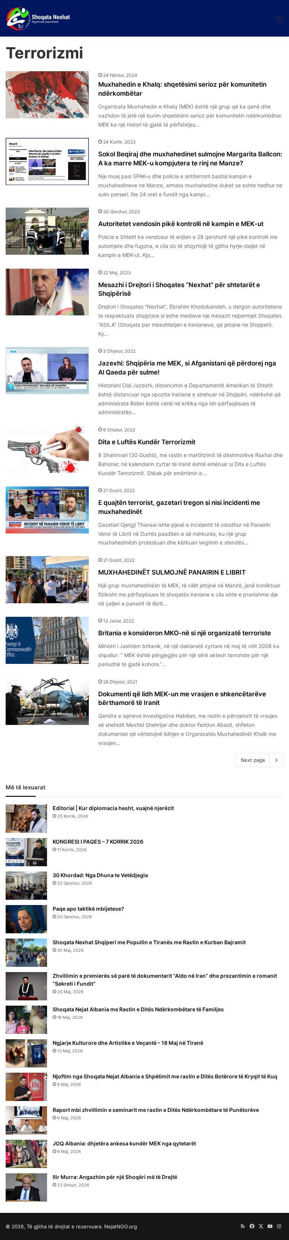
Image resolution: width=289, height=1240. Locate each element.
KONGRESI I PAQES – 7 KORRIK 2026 (98, 841)
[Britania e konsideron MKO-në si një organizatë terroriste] (47, 640)
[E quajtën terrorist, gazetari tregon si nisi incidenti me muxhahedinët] (47, 510)
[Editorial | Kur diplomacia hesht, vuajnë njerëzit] (26, 818)
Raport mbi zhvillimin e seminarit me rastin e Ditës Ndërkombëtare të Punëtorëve (156, 1110)
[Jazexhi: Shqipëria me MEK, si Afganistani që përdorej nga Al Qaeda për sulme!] (47, 370)
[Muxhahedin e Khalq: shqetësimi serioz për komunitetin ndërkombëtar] (47, 94)
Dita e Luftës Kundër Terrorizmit (146, 442)
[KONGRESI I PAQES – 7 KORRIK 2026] (26, 852)
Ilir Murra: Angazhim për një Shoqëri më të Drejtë (115, 1177)
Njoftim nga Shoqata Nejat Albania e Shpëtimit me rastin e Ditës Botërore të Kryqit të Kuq (165, 1076)
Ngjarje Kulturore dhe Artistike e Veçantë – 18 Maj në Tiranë (128, 1043)
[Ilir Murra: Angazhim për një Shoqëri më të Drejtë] (26, 1187)
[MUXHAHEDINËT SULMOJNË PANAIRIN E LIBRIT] (47, 579)
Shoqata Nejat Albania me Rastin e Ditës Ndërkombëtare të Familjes (138, 1009)
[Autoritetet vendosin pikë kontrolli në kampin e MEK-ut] (47, 231)
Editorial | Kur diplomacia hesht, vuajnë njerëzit (113, 808)
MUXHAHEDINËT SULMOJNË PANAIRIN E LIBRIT (172, 572)
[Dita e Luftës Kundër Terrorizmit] (47, 449)
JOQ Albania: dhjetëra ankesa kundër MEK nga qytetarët (124, 1143)
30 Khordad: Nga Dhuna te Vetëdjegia (100, 875)
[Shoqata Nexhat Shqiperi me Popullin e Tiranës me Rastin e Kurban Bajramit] (26, 953)
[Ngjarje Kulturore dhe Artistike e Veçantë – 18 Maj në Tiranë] (26, 1053)
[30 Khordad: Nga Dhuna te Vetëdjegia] (26, 886)
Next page (253, 760)
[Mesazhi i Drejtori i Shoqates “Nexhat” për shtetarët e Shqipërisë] (47, 292)
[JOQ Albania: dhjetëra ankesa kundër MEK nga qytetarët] (26, 1154)
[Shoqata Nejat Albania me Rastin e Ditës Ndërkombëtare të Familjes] (26, 1020)
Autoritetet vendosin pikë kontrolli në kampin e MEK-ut (180, 224)
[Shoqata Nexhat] (40, 18)
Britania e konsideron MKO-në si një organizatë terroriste (184, 633)
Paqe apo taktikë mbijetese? (88, 908)
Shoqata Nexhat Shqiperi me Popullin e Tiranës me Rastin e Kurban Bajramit (149, 942)
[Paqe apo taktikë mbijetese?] (26, 919)
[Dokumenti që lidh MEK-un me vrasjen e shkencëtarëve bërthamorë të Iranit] (47, 701)
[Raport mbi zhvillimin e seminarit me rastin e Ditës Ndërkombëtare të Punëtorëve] (26, 1120)
